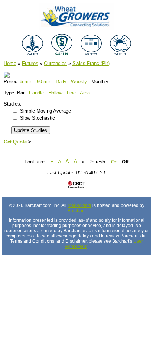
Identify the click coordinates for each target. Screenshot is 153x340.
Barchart (76, 210)
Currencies (55, 63)
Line (71, 92)
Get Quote (15, 142)
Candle (36, 92)
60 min (44, 81)
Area (85, 92)
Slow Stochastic (37, 118)
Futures (30, 63)
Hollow (55, 92)
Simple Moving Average (45, 111)
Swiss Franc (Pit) (91, 63)
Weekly (79, 81)
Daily (61, 81)
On (114, 162)
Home (10, 63)
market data (79, 205)
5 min (26, 81)
